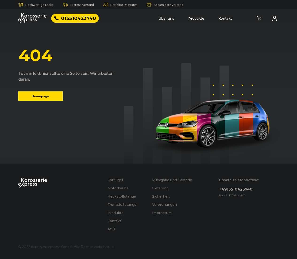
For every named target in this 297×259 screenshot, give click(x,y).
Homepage (40, 96)
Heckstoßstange (122, 196)
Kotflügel (115, 180)
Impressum (162, 213)
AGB (111, 229)
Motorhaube (118, 188)
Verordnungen (164, 205)
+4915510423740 (235, 189)
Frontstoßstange (122, 205)
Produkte (196, 18)
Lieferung (160, 188)
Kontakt (225, 18)
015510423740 (78, 18)
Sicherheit (161, 196)
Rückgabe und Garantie (172, 180)
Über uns (166, 18)
